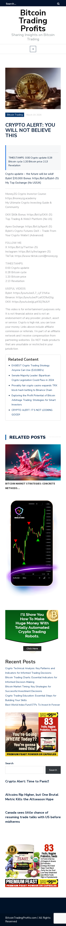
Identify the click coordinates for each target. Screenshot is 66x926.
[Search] (58, 3)
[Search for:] (16, 3)
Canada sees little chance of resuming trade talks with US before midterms (33, 817)
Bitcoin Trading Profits (33, 21)
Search (9, 763)
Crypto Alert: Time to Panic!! (27, 781)
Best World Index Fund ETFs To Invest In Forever (32, 704)
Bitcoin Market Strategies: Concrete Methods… (30, 486)
